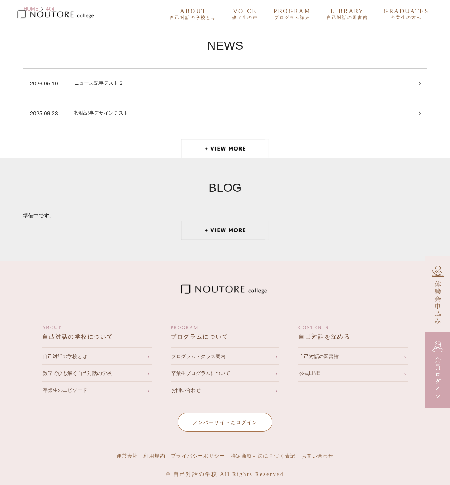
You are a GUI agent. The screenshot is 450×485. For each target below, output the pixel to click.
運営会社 (127, 456)
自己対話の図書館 (319, 355)
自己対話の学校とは (65, 355)
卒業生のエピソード (65, 389)
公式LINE (309, 372)
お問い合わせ (186, 389)
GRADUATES (406, 14)
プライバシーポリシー (198, 456)
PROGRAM (292, 14)
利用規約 (154, 456)
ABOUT (193, 14)
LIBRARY (347, 14)
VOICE (245, 14)
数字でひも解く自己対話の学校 (77, 372)
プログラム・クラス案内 (198, 355)
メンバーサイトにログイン (225, 422)
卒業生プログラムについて (200, 372)
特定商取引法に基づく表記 (263, 456)
